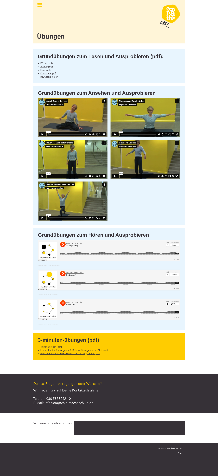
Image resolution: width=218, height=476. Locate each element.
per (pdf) (48, 63)
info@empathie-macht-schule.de (69, 403)
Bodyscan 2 (55, 324)
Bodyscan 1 (55, 294)
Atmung (44, 67)
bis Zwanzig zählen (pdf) (87, 354)
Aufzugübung (56, 265)
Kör (42, 63)
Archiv (180, 453)
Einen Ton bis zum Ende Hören (56, 354)
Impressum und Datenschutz (170, 449)
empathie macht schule (44, 265)
